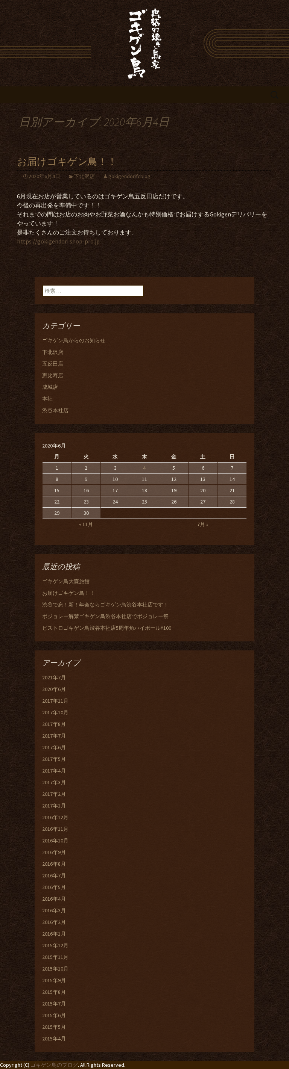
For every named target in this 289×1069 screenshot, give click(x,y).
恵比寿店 (52, 375)
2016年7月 (54, 875)
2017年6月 (54, 747)
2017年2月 (54, 794)
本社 (47, 398)
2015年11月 (55, 957)
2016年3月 (54, 910)
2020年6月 (54, 689)
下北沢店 (84, 176)
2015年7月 (54, 1003)
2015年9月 (54, 980)
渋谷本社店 (55, 410)
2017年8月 (54, 724)
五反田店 (52, 363)
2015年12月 (55, 945)
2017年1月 (54, 805)
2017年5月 (54, 759)
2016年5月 (54, 887)
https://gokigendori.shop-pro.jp (58, 241)
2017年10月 (55, 712)
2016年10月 (55, 840)
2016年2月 (54, 922)
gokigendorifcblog (129, 176)
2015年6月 (54, 1015)
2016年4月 (54, 898)
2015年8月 (54, 992)
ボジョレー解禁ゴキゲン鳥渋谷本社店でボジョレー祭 (105, 616)
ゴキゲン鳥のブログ (54, 1064)
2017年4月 (54, 770)
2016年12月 (55, 817)
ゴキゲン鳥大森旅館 (66, 581)
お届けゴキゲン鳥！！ (67, 162)
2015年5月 (54, 1027)
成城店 (50, 387)
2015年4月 (54, 1038)
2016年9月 (54, 852)
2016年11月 (55, 829)
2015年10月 (55, 968)
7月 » (202, 524)
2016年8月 (54, 863)
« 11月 (86, 524)
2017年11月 (55, 700)
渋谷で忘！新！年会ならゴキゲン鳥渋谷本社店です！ (105, 604)
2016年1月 (54, 933)
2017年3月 (54, 782)
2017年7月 (54, 735)
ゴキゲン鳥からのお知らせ (73, 340)
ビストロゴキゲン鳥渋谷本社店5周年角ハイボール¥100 (106, 627)
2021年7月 (54, 677)
